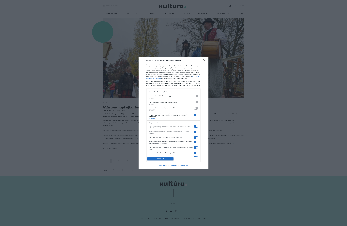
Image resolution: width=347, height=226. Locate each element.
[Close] (204, 60)
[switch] (196, 96)
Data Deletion (163, 165)
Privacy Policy (184, 165)
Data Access (173, 165)
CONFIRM (160, 159)
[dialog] (173, 113)
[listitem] (173, 92)
